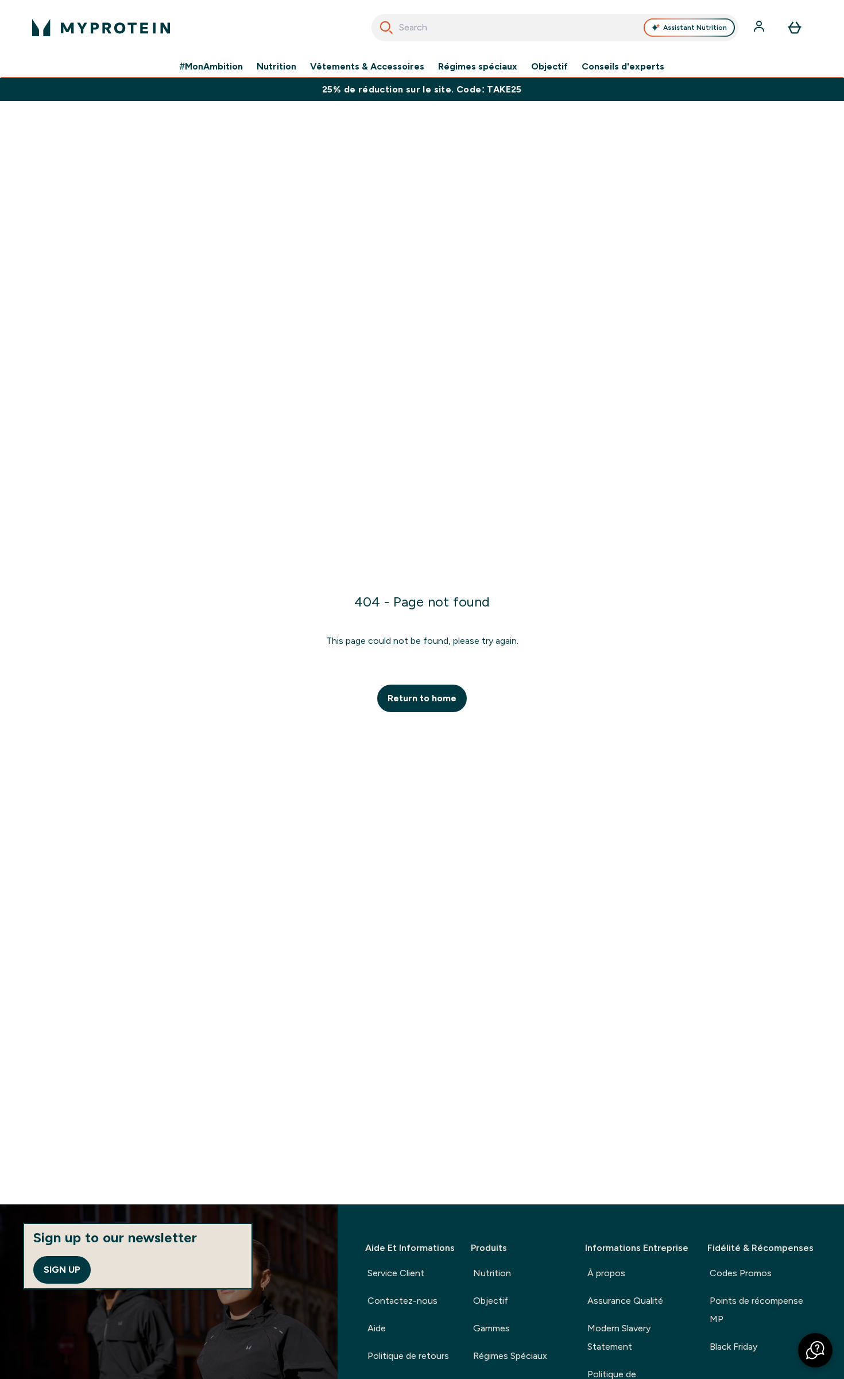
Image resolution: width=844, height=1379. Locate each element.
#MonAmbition (211, 66)
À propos (606, 1273)
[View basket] (794, 27)
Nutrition (276, 66)
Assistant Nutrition (695, 28)
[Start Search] (386, 27)
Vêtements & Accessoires (367, 66)
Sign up (62, 1269)
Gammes (491, 1328)
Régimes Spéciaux (510, 1356)
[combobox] (554, 27)
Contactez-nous (402, 1300)
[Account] (760, 28)
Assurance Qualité (625, 1300)
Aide (376, 1328)
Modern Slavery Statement (619, 1337)
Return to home (422, 698)
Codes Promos (741, 1273)
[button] (815, 1350)
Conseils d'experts (623, 66)
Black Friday (733, 1346)
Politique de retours (408, 1356)
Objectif (549, 66)
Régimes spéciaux (477, 66)
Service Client (395, 1273)
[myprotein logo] (101, 27)
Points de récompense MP (756, 1310)
